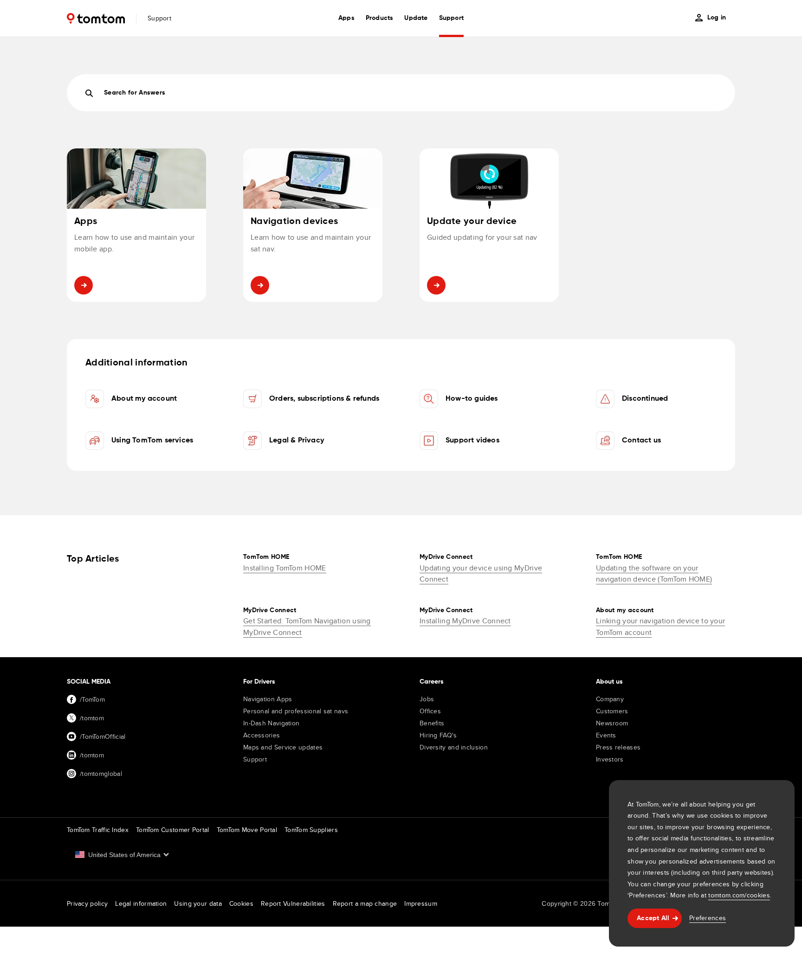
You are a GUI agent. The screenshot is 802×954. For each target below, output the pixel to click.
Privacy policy (87, 903)
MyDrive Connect (446, 557)
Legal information (141, 903)
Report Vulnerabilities (293, 903)
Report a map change (365, 903)
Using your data (198, 903)
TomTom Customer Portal (172, 829)
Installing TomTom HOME (284, 568)
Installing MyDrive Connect (465, 620)
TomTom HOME (266, 557)
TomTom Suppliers (311, 829)
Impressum (420, 903)
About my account (625, 610)
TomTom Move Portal (247, 829)
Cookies (241, 903)
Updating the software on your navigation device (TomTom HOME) (654, 574)
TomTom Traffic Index (98, 829)
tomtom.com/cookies (739, 895)
